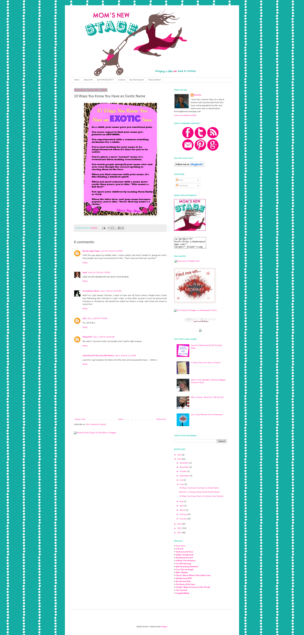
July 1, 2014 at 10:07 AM (110, 291)
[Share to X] (116, 228)
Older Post (161, 419)
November (184, 467)
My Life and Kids (183, 581)
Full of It (179, 549)
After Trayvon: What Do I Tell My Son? (207, 397)
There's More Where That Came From (193, 575)
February (184, 514)
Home (76, 80)
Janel (85, 273)
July (181, 480)
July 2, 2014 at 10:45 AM (103, 337)
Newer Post (80, 419)
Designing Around (184, 558)
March (183, 510)
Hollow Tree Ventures (186, 561)
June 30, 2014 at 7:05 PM (99, 273)
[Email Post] (103, 228)
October (183, 471)
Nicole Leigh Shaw (91, 251)
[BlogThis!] (112, 228)
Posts (180, 180)
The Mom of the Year (185, 584)
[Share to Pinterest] (122, 228)
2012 (179, 528)
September (185, 476)
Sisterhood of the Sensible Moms (98, 356)
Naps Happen (182, 572)
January (183, 519)
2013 (179, 524)
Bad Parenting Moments (187, 567)
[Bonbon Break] (200, 322)
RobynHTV (87, 337)
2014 (179, 459)
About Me (88, 80)
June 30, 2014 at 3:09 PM (111, 251)
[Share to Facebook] (119, 228)
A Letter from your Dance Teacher (206, 363)
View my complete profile (185, 115)
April (182, 506)
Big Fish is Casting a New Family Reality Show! (199, 492)
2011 (179, 533)
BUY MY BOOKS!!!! (105, 80)
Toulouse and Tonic (184, 552)
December (184, 463)
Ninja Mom (180, 546)
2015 (179, 455)
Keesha (197, 95)
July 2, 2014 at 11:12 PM (125, 356)
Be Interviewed (137, 80)
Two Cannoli (181, 590)
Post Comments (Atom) (96, 424)
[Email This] (109, 228)
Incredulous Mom (91, 291)
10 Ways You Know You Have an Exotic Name (199, 488)
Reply (85, 263)
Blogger (164, 627)
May (182, 502)
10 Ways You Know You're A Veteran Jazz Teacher (201, 496)
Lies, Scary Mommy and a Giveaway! (207, 415)
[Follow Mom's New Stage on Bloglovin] (189, 166)
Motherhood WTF (184, 578)
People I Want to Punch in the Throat (193, 587)
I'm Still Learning (183, 564)
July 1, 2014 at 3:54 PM (97, 319)
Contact (121, 80)
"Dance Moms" (154, 80)
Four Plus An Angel (184, 570)
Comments (183, 186)
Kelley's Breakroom (185, 555)
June (182, 484)
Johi (84, 319)
